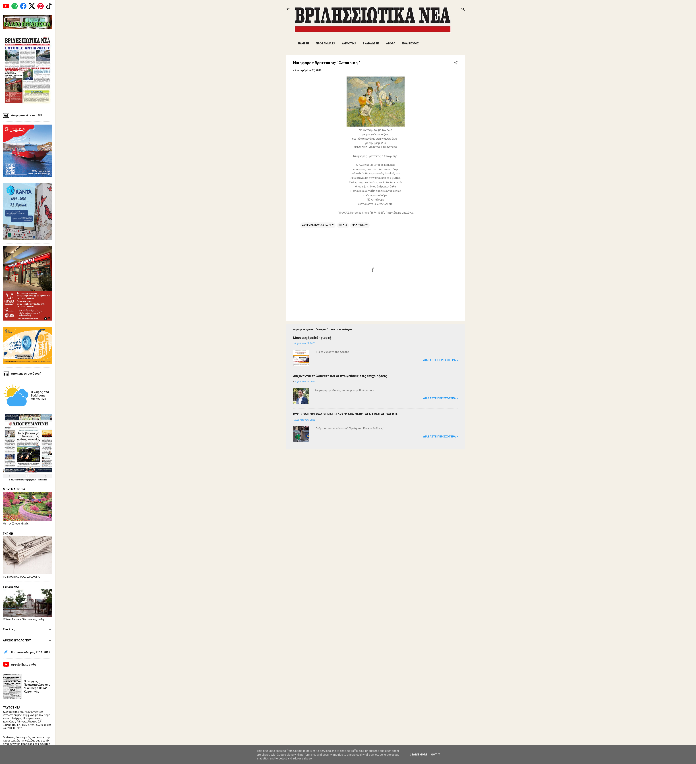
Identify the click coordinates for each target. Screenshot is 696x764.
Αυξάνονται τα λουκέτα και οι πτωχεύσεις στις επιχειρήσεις (340, 376)
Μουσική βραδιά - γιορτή (312, 338)
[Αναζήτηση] (463, 9)
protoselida (42, 480)
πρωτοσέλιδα (16, 480)
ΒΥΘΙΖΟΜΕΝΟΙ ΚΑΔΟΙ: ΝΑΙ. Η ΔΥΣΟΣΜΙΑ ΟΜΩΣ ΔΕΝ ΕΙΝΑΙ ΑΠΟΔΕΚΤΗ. (346, 414)
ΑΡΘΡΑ (390, 43)
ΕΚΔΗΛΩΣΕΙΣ (371, 43)
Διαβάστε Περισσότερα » (440, 360)
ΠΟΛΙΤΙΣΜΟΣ (410, 43)
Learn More (418, 754)
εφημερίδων (31, 480)
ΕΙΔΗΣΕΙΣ (303, 43)
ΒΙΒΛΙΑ (343, 225)
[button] (456, 63)
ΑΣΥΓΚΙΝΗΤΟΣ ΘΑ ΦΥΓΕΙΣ (318, 225)
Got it (435, 754)
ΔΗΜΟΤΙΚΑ (349, 43)
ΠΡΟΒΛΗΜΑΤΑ (325, 43)
